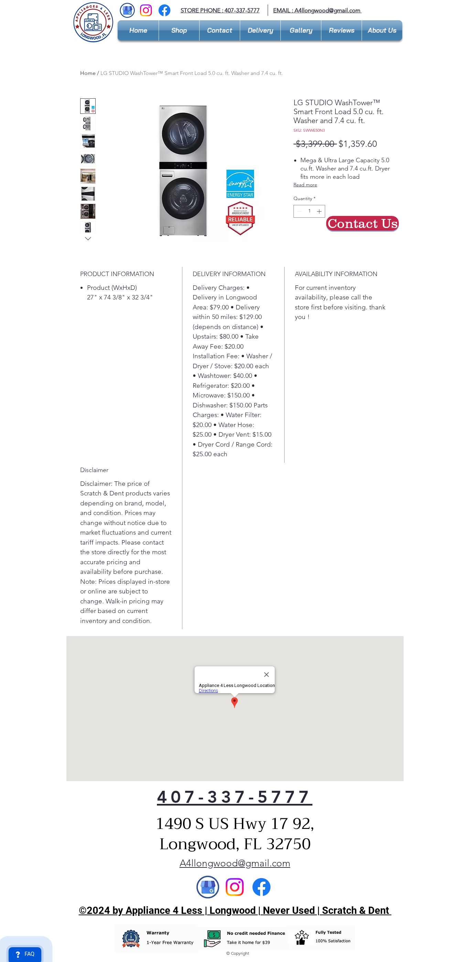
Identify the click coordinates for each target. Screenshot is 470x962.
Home (88, 73)
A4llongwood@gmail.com (327, 10)
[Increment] (320, 211)
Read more (305, 185)
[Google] (208, 887)
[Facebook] (164, 10)
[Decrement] (299, 211)
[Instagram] (146, 10)
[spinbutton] (309, 211)
